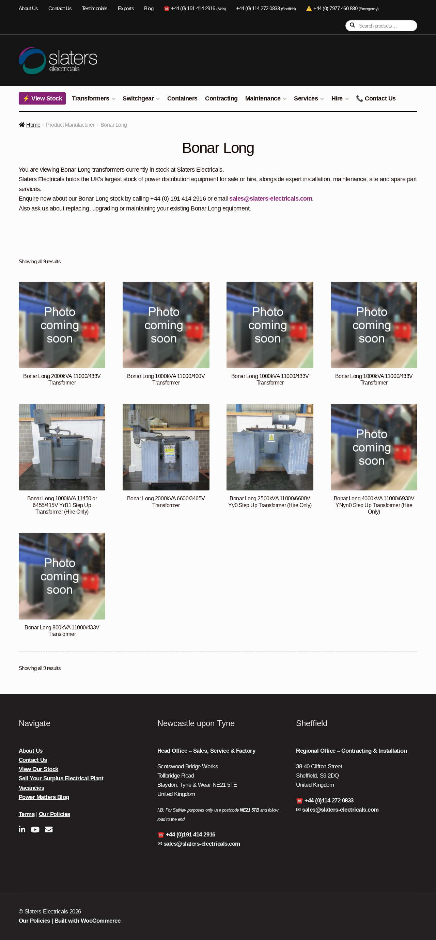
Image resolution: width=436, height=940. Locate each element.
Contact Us (60, 8)
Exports (126, 8)
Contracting (221, 98)
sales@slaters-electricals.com (270, 198)
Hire (337, 98)
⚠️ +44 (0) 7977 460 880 (342, 8)
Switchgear (138, 98)
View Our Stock (38, 769)
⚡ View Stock (42, 98)
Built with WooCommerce (87, 921)
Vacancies (31, 788)
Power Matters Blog (44, 797)
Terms (27, 814)
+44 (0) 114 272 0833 (266, 8)
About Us (28, 8)
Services (306, 98)
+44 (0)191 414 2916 (190, 834)
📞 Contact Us (375, 98)
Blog (148, 8)
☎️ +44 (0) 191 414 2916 (195, 8)
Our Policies (54, 814)
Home (33, 125)
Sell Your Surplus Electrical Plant (61, 778)
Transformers (90, 98)
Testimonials (95, 8)
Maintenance (263, 98)
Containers (182, 98)
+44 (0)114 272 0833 (329, 800)
